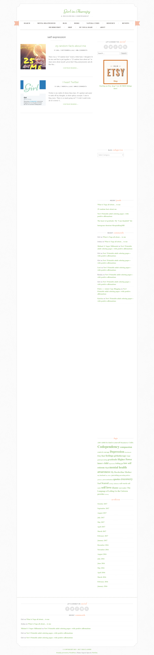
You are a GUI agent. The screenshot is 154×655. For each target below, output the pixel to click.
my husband (101, 475)
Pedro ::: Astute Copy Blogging (108, 289)
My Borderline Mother (121, 472)
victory (107, 494)
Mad (107, 467)
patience (99, 480)
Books (76, 23)
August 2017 (101, 513)
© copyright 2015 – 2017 (72, 649)
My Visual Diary (86, 27)
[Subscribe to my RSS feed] (125, 47)
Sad (99, 483)
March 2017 (101, 531)
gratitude (112, 459)
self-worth (123, 483)
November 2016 (103, 549)
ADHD (103, 442)
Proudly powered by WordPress (66, 653)
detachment (128, 452)
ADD (99, 442)
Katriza (100, 298)
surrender (123, 488)
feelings (109, 455)
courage (106, 452)
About (102, 27)
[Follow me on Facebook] (106, 47)
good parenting (102, 460)
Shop (70, 27)
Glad (128, 456)
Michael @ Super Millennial (107, 246)
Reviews (125, 23)
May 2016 (100, 568)
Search (27, 23)
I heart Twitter (71, 82)
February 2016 (102, 581)
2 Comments (82, 50)
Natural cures (93, 23)
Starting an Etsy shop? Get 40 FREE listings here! (115, 87)
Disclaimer (86, 649)
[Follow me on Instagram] (120, 47)
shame (115, 487)
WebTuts (94, 653)
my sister (108, 475)
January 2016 (102, 586)
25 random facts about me (70, 45)
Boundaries (124, 442)
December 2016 (103, 545)
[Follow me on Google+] (115, 47)
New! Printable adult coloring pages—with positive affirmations (114, 247)
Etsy (99, 455)
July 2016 (100, 558)
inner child (102, 463)
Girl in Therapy (77, 11)
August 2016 (101, 554)
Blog (65, 23)
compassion (126, 447)
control (100, 452)
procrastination (108, 479)
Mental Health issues (46, 23)
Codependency (108, 446)
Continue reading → (70, 68)
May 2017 (100, 522)
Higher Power (125, 459)
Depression (117, 451)
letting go (119, 463)
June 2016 (101, 563)
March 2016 (101, 577)
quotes (117, 479)
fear (103, 455)
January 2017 (102, 540)
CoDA (131, 442)
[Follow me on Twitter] (111, 47)
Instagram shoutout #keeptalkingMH (111, 225)
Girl (57, 50)
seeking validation (114, 484)
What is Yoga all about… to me (108, 204)
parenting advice (124, 475)
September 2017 (103, 508)
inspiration (112, 464)
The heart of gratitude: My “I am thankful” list (114, 221)
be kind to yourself (113, 442)
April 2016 (101, 572)
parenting (115, 475)
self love (106, 487)
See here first (55, 27)
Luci (99, 267)
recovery (127, 479)
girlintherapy (120, 455)
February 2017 (102, 536)
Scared (105, 483)
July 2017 (100, 517)
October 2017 (102, 503)
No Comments (81, 86)
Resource (111, 23)
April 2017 (101, 526)
